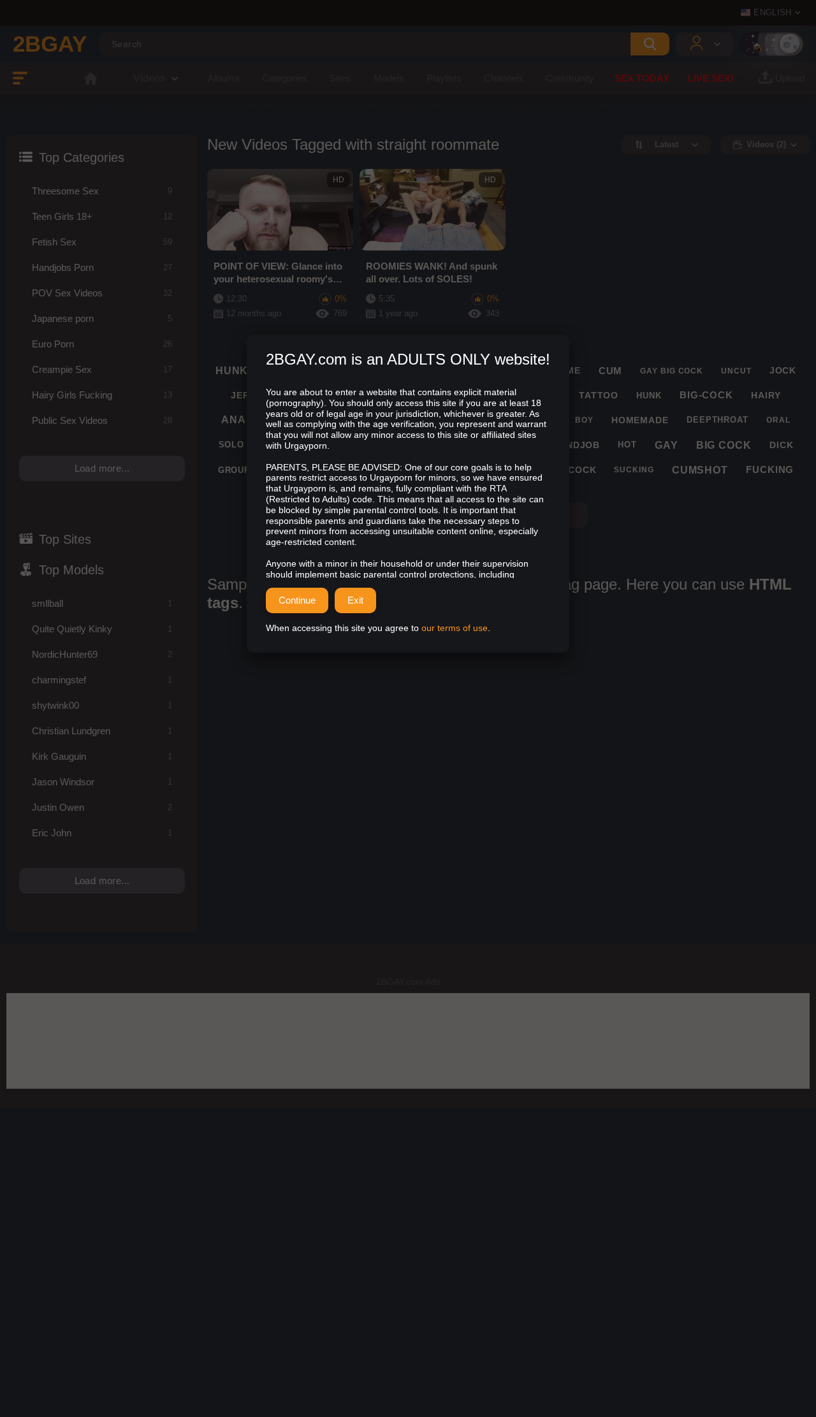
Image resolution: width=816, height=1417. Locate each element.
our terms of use (454, 628)
